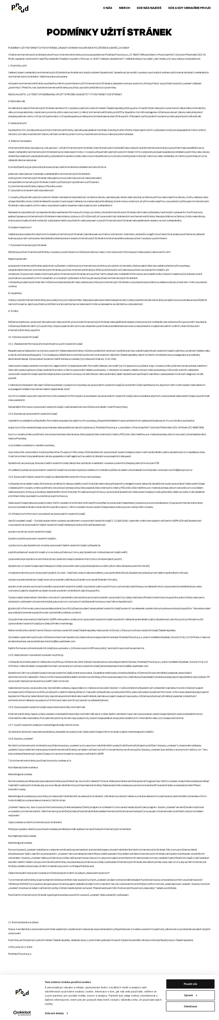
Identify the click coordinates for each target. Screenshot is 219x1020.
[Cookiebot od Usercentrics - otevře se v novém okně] (22, 1013)
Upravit (188, 995)
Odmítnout (190, 1006)
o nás (107, 8)
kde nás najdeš (149, 8)
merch (124, 8)
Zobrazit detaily (54, 1013)
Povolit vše (190, 983)
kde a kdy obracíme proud (189, 8)
